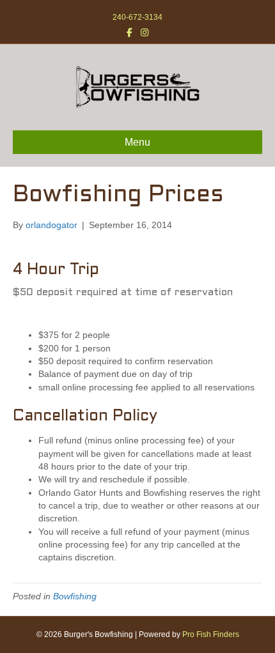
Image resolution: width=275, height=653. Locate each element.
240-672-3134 (137, 17)
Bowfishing (75, 596)
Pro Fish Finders (210, 634)
